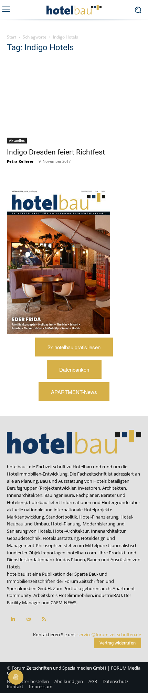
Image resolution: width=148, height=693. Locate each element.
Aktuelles (17, 140)
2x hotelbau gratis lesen (74, 347)
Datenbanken (74, 369)
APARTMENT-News (74, 391)
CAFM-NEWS (63, 602)
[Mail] (28, 619)
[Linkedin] (13, 619)
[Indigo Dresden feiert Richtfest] (74, 101)
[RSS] (44, 619)
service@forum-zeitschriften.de (109, 634)
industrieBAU (108, 595)
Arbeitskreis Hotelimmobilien (63, 595)
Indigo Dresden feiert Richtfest (56, 152)
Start (11, 37)
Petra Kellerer (20, 161)
